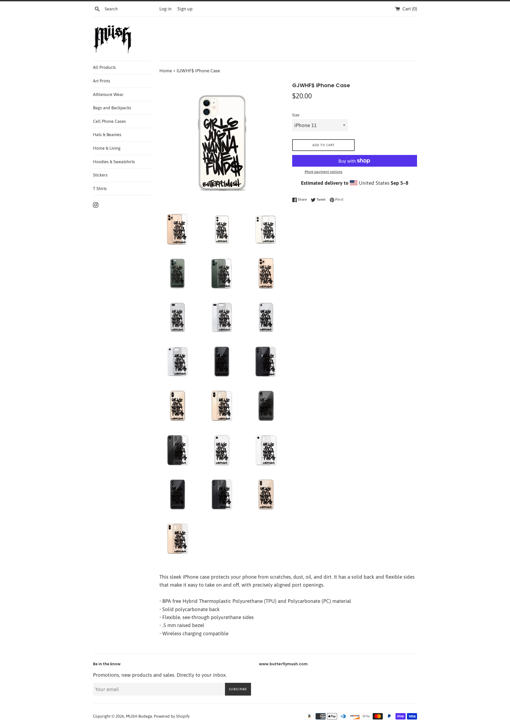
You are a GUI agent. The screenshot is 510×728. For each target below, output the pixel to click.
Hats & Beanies (107, 134)
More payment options (323, 172)
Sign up (185, 8)
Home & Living (107, 148)
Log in (165, 8)
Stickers (100, 174)
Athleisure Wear (108, 94)
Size (295, 115)
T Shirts (100, 188)
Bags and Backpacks (112, 107)
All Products (104, 67)
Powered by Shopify (172, 716)
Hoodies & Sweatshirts (114, 161)
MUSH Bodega (139, 716)
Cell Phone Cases (109, 121)
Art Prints (101, 80)
